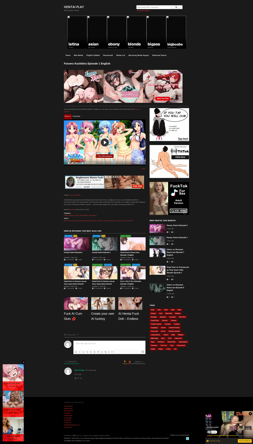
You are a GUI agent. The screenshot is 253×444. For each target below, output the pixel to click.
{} (109, 352)
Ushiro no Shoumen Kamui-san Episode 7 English (175, 252)
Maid (173, 335)
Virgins (160, 349)
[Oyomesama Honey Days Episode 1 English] (133, 244)
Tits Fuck (164, 345)
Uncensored (108, 55)
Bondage (154, 317)
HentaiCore (67, 422)
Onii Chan (80, 370)
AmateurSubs (68, 408)
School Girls (120, 220)
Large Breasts (84, 220)
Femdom (168, 324)
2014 (65, 220)
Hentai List (120, 55)
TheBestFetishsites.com (71, 425)
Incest (163, 331)
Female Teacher (156, 324)
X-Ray (168, 349)
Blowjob (177, 313)
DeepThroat (155, 320)
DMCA (107, 435)
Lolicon (166, 335)
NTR (169, 338)
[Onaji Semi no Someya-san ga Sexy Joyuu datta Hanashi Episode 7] (76, 273)
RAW (75, 236)
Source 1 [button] (68, 116)
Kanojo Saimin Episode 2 (73, 252)
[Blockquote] (98, 352)
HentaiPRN (67, 420)
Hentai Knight (68, 415)
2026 (179, 310)
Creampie (172, 317)
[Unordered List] (94, 352)
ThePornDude (68, 406)
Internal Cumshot (73, 220)
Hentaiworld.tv (68, 411)
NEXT (144, 169)
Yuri (175, 349)
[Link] (105, 352)
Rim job (106, 220)
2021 (159, 310)
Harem (163, 327)
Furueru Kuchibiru (74, 195)
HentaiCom (67, 413)
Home (68, 55)
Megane (180, 335)
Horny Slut (154, 331)
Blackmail (169, 313)
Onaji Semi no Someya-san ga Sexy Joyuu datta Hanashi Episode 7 (75, 284)
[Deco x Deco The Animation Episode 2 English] (133, 273)
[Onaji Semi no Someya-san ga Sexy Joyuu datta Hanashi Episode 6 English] (105, 273)
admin (72, 209)
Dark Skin (182, 317)
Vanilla (153, 349)
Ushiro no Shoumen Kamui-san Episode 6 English (175, 287)
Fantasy (173, 320)
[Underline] (83, 352)
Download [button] (76, 116)
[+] (112, 352)
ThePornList (68, 427)
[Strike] (87, 352)
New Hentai (78, 55)
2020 (152, 310)
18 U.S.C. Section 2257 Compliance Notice (90, 435)
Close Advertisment (105, 156)
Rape (152, 342)
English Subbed (93, 55)
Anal (160, 313)
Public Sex (100, 220)
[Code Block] (102, 352)
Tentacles (154, 345)
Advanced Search (143, 10)
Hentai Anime (83, 215)
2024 (165, 310)
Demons (164, 320)
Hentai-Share (68, 418)
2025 (172, 310)
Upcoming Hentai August (138, 55)
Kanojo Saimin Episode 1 (101, 252)
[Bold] (76, 352)
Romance (113, 220)
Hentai (77, 215)
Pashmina (92, 220)
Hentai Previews (174, 327)
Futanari (176, 324)
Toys (171, 345)
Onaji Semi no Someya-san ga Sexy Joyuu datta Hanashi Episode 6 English (103, 284)
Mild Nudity (154, 338)
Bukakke (163, 317)
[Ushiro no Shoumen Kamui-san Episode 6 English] (157, 288)
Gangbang (154, 327)
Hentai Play (74, 7)
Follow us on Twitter (187, 438)
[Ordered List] (91, 352)
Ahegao (153, 313)
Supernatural (183, 342)
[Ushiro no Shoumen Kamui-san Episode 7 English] (157, 252)
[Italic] (80, 352)
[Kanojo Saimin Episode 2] (76, 244)
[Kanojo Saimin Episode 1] (105, 244)
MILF (163, 338)
